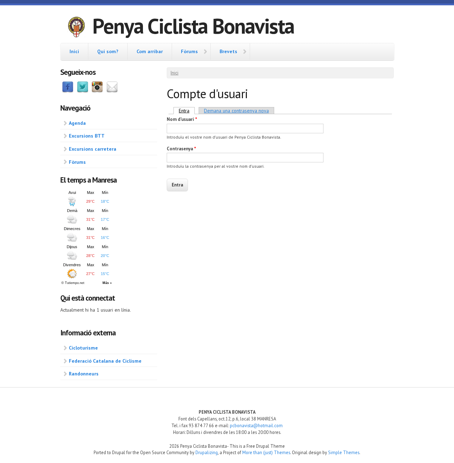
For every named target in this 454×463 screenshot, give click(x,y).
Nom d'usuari (182, 119)
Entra (187, 110)
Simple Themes (343, 452)
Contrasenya (181, 149)
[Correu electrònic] (112, 91)
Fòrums (189, 51)
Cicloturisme (83, 348)
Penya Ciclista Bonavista (193, 26)
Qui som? (107, 51)
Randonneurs (84, 373)
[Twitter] (82, 91)
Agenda (77, 123)
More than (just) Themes (266, 452)
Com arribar (150, 51)
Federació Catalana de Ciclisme (105, 361)
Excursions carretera (92, 149)
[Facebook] (67, 91)
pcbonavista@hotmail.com (256, 425)
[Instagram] (97, 91)
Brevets (228, 51)
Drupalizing (206, 452)
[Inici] (76, 28)
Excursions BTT (87, 136)
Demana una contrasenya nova (236, 110)
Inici (74, 51)
